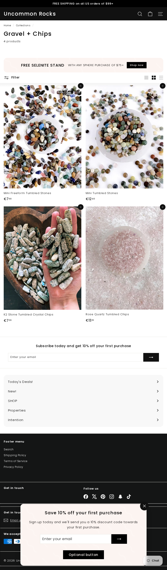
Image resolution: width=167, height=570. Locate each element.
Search (9, 449)
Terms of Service (15, 461)
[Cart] (150, 14)
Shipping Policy (15, 455)
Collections (24, 25)
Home (8, 25)
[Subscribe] (119, 539)
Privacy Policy (13, 467)
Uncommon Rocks (30, 14)
